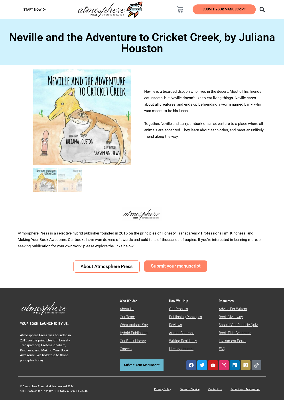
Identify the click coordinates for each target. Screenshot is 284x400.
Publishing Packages (185, 317)
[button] (262, 9)
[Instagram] (224, 365)
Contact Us (215, 389)
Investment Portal (232, 341)
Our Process (178, 309)
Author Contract (181, 333)
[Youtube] (213, 365)
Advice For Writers (233, 309)
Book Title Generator (235, 333)
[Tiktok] (256, 365)
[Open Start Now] (44, 9)
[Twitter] (202, 365)
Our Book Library (133, 341)
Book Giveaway (231, 317)
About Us (127, 309)
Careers (126, 349)
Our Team (127, 317)
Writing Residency (183, 341)
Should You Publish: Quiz (238, 325)
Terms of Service (189, 389)
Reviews (175, 325)
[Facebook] (191, 365)
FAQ (222, 349)
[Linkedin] (235, 365)
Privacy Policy (162, 389)
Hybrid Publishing (134, 333)
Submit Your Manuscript (245, 389)
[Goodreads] (245, 365)
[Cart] (180, 9)
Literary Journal (181, 349)
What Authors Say (134, 325)
